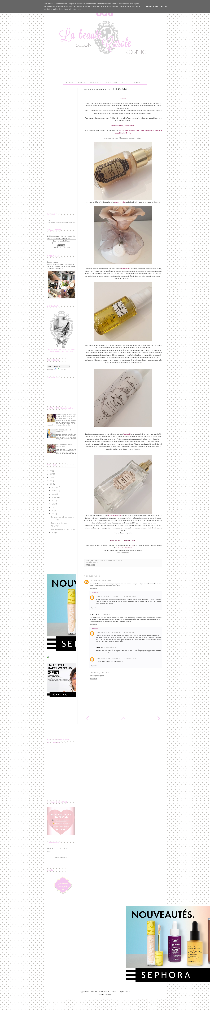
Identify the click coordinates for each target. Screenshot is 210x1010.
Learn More (152, 6)
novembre (54, 491)
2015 (51, 484)
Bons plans (111, 82)
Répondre (93, 588)
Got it (164, 6)
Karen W (93, 673)
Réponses (95, 592)
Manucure (95, 82)
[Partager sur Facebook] (93, 565)
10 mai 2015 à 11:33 (130, 658)
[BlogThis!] (89, 565)
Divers (125, 82)
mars (53, 533)
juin (53, 507)
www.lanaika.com (104, 111)
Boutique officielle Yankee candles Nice (64, 446)
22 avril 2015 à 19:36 (104, 581)
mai (53, 511)
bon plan (59, 849)
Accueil (69, 82)
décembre (54, 487)
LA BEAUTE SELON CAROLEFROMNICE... (104, 991)
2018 (51, 474)
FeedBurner (66, 248)
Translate (63, 369)
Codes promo (52, 262)
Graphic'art (108, 994)
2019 (51, 471)
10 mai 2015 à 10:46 (110, 647)
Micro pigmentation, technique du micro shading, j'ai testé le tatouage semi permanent (66, 416)
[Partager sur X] (91, 565)
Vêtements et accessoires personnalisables (61, 222)
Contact (137, 82)
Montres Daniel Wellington (59, 523)
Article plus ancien (158, 718)
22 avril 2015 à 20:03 (130, 596)
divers (66, 849)
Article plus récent (87, 718)
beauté (81, 82)
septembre (55, 497)
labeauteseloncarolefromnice (106, 560)
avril (53, 514)
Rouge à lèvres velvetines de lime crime (63, 529)
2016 (51, 481)
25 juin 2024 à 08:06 (103, 673)
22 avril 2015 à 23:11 (130, 632)
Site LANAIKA (55, 526)
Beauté (95, 562)
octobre (54, 494)
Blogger (64, 857)
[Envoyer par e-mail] (87, 565)
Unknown (93, 581)
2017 (51, 477)
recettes (49, 851)
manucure (73, 849)
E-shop (49, 220)
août (53, 501)
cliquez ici (157, 202)
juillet (53, 504)
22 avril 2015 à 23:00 (104, 615)
